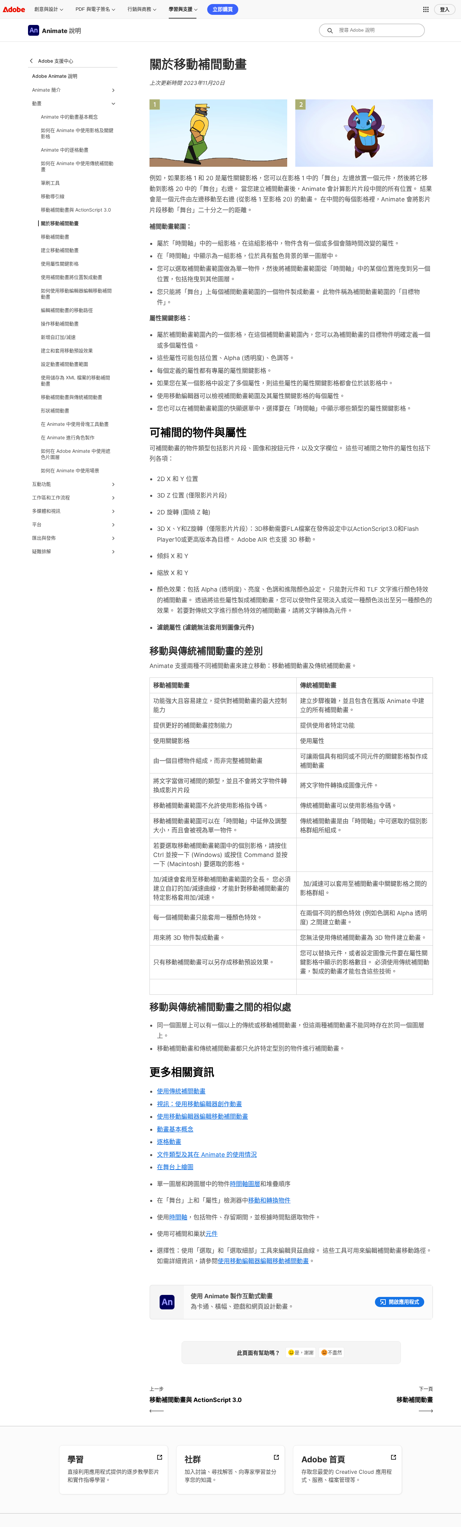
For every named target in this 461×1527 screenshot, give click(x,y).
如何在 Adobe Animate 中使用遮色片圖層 (75, 454)
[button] (426, 9)
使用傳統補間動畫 (181, 1091)
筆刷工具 (50, 183)
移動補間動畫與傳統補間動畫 (71, 397)
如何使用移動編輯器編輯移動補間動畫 (76, 293)
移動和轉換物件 (269, 1200)
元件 (212, 1233)
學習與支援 (180, 9)
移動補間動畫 (55, 237)
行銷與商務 (139, 9)
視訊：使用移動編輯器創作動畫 (199, 1104)
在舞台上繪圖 (175, 1167)
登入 (445, 9)
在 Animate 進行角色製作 (67, 437)
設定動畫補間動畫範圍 (64, 364)
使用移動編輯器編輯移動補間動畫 (202, 1116)
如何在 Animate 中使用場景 (70, 470)
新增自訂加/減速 (58, 337)
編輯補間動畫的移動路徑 (67, 310)
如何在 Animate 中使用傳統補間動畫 (77, 166)
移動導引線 (52, 196)
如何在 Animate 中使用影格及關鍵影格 (77, 133)
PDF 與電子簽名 (93, 9)
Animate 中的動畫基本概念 (69, 117)
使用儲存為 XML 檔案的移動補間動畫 (75, 380)
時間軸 (178, 1217)
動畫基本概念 (175, 1129)
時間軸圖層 (245, 1183)
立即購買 (223, 9)
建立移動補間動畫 (60, 250)
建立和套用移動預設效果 (67, 350)
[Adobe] (14, 9)
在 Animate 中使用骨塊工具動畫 (75, 424)
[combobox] (372, 30)
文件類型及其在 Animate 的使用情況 (207, 1154)
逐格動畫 (169, 1141)
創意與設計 (46, 9)
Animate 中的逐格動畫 (64, 150)
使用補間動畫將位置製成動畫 (71, 277)
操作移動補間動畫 (60, 323)
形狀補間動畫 (55, 410)
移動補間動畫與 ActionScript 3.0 (76, 210)
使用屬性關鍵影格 (60, 263)
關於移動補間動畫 (60, 223)
